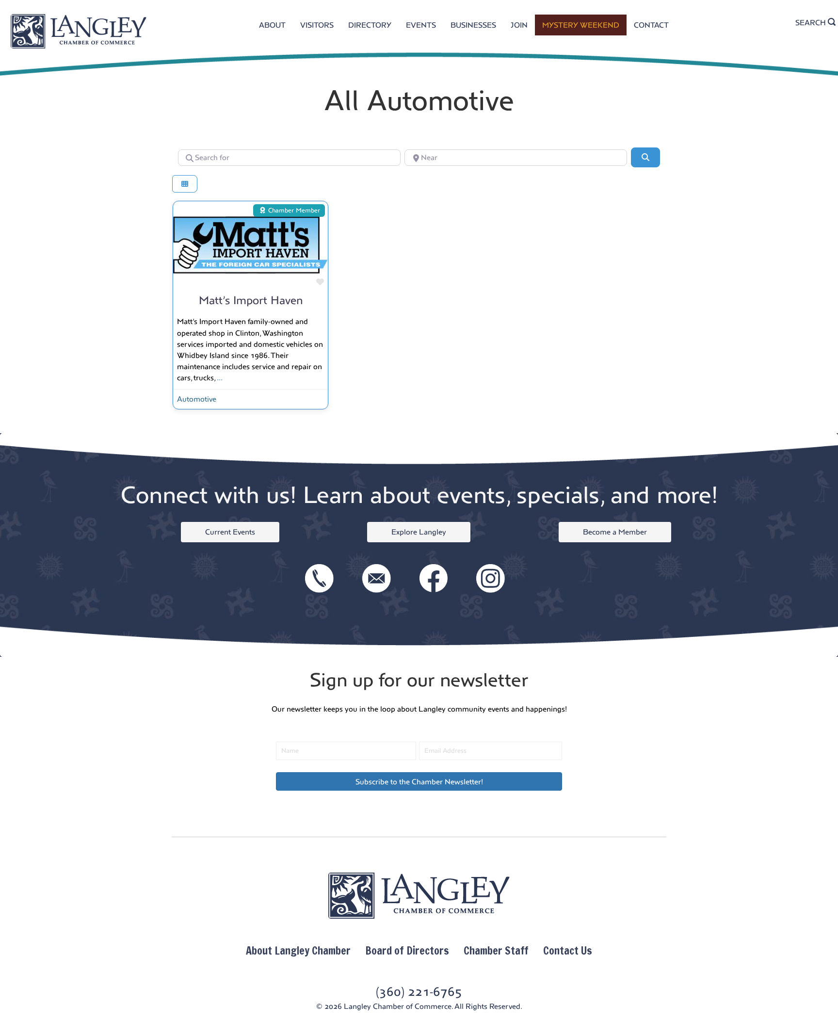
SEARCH (811, 22)
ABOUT (272, 25)
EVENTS (421, 25)
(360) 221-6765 (419, 992)
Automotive (196, 399)
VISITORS (317, 25)
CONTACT (651, 25)
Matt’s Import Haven (251, 300)
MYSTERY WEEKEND (580, 25)
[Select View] (184, 184)
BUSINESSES (473, 25)
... (220, 377)
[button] (419, 781)
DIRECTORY (369, 25)
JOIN (519, 25)
